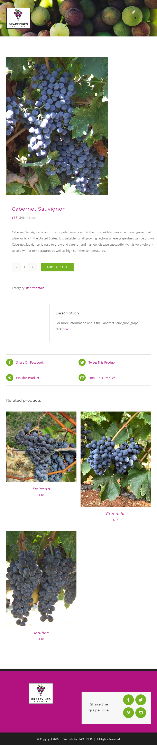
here (66, 329)
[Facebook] (128, 700)
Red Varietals (35, 288)
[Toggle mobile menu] (149, 20)
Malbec (41, 633)
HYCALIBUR (85, 739)
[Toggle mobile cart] (140, 20)
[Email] (141, 713)
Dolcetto (41, 489)
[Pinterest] (128, 713)
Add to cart (57, 267)
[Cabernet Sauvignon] (78, 126)
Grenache (116, 513)
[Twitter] (141, 700)
